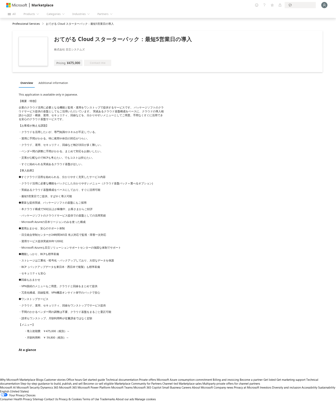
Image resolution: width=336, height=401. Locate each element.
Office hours (74, 380)
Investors (265, 387)
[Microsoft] (16, 5)
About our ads (125, 399)
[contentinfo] (43, 23)
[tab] (28, 82)
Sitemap (38, 399)
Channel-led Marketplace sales (182, 383)
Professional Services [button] (26, 24)
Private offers (147, 380)
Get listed (269, 380)
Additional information (53, 83)
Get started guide (94, 380)
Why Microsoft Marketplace (17, 380)
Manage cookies (145, 399)
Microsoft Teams (122, 387)
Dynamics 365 (49, 387)
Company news (223, 387)
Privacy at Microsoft (246, 387)
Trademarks (107, 399)
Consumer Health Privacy (16, 399)
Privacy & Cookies (70, 399)
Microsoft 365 (68, 387)
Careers (186, 387)
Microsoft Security (28, 387)
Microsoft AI (8, 387)
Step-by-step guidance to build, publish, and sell (51, 383)
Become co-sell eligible (98, 383)
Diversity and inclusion (286, 387)
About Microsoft (202, 387)
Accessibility (309, 387)
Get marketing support (290, 380)
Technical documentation (122, 380)
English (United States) (14, 391)
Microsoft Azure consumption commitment (185, 380)
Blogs (39, 380)
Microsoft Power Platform (94, 387)
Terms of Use (90, 399)
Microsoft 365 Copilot (147, 387)
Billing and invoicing (226, 380)
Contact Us (51, 399)
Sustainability (326, 387)
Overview (26, 83)
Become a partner (251, 380)
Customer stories (55, 380)
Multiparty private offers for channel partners (231, 383)
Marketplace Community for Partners (138, 383)
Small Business (171, 387)
